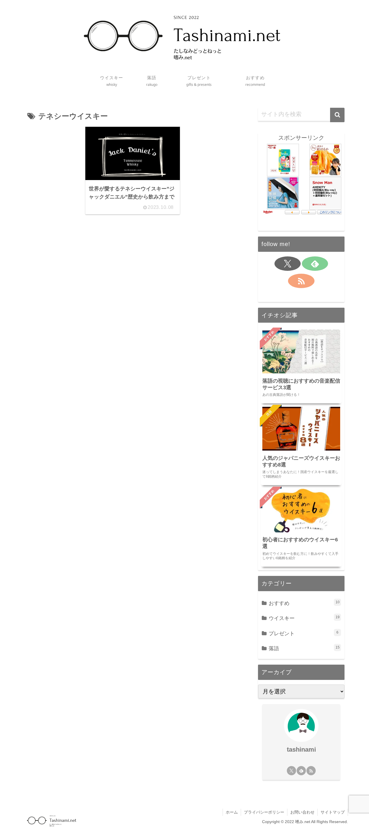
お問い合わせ (302, 812)
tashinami (301, 749)
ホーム (232, 812)
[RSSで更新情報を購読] (301, 281)
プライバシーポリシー (264, 812)
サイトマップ (333, 812)
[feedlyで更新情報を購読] (315, 263)
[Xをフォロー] (287, 263)
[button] (337, 115)
